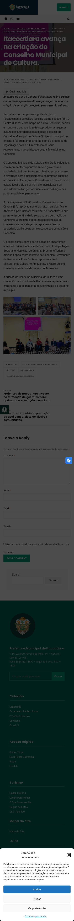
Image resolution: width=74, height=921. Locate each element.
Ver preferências (37, 908)
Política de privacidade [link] (35, 916)
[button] (69, 855)
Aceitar (37, 889)
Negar (37, 899)
